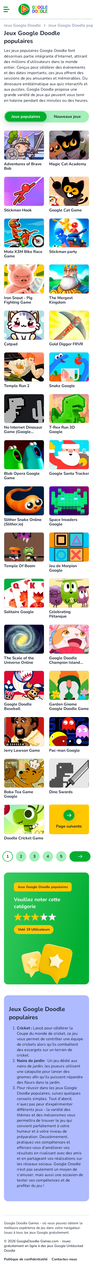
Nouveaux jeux (67, 116)
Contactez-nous (64, 1259)
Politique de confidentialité (26, 1259)
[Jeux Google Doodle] (33, 9)
